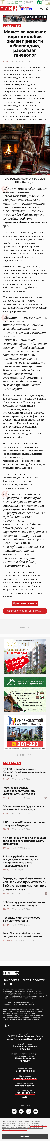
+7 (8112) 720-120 (25, 1093)
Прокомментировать (25, 603)
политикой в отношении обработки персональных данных (22, 1128)
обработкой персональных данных (14, 1130)
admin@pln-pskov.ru (25, 1085)
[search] (41, 8)
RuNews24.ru (10, 596)
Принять (25, 1136)
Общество (11, 26)
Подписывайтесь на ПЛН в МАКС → (25, 611)
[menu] (35, 8)
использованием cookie (38, 1125)
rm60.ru (25, 1097)
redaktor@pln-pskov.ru (25, 1078)
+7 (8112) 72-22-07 (25, 1071)
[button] (46, 8)
